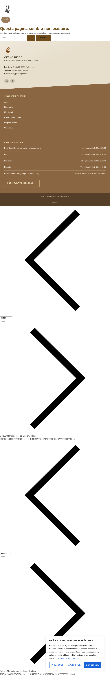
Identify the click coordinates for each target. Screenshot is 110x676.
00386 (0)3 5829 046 (20, 70)
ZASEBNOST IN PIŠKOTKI (67, 658)
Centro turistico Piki (12, 117)
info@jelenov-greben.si (19, 74)
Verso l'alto (53, 202)
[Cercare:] (18, 38)
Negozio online (10, 123)
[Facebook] (12, 81)
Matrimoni (8, 112)
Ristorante (8, 107)
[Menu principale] (5, 20)
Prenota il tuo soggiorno (20, 183)
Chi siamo (8, 128)
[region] (75, 653)
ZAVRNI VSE (74, 665)
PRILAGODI (57, 665)
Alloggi (7, 102)
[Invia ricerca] (31, 38)
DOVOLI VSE (92, 665)
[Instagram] (6, 81)
